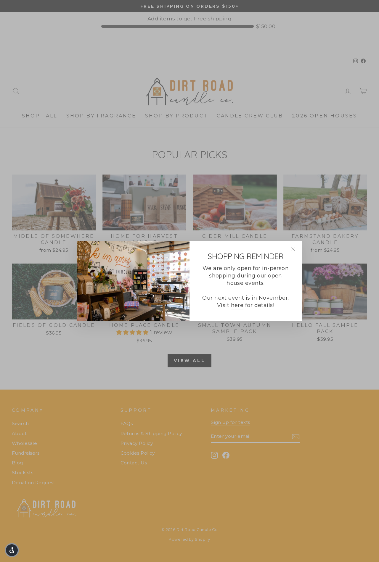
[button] (12, 550)
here (237, 305)
